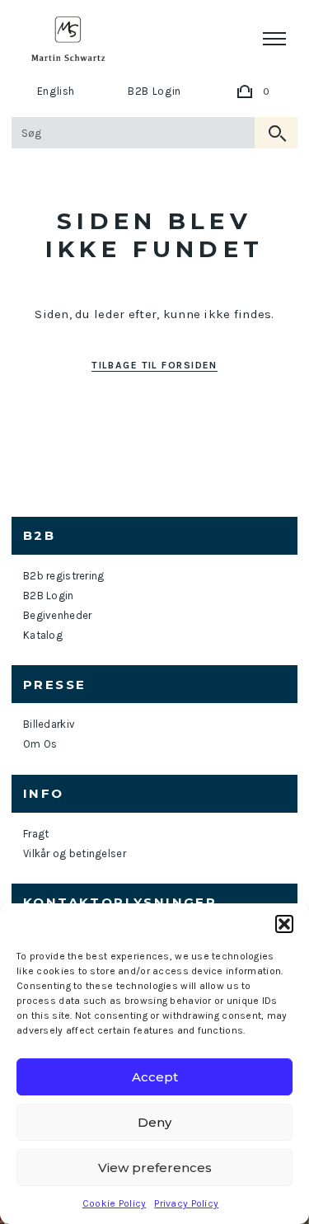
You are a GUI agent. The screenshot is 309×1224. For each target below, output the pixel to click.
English (56, 91)
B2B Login (154, 91)
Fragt (36, 834)
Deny (154, 1122)
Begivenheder (57, 615)
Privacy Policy (186, 1203)
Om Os (40, 744)
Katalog (43, 635)
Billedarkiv (49, 724)
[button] (284, 924)
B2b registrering (63, 576)
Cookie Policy (114, 1203)
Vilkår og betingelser (74, 853)
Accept (155, 1077)
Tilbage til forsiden (154, 365)
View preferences (155, 1167)
